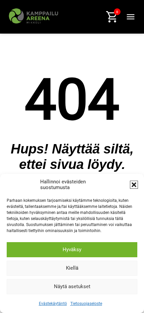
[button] (134, 184)
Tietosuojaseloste (86, 303)
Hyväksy (72, 250)
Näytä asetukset (72, 286)
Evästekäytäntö (53, 303)
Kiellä (72, 268)
